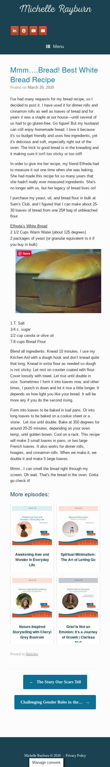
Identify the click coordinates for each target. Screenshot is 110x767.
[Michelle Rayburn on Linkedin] (15, 30)
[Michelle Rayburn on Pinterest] (24, 30)
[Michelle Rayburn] (55, 9)
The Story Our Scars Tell (55, 682)
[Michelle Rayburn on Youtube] (33, 30)
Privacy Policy (76, 755)
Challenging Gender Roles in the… (55, 702)
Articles (32, 654)
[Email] (43, 30)
